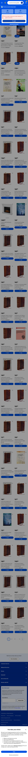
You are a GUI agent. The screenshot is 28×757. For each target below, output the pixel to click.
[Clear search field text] (20, 2)
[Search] (22, 3)
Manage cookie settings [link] (13, 754)
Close (14, 751)
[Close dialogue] (26, 730)
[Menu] (2, 3)
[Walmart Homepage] (5, 3)
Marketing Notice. (18, 745)
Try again (14, 21)
